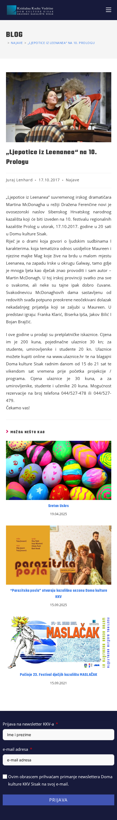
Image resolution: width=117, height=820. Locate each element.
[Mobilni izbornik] (108, 10)
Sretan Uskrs (58, 506)
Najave (72, 179)
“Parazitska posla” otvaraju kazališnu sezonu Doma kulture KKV (58, 594)
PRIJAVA (58, 800)
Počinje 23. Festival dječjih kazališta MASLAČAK (58, 675)
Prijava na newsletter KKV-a (28, 724)
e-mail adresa (15, 749)
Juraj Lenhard (19, 179)
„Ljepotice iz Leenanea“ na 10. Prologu (61, 43)
